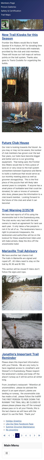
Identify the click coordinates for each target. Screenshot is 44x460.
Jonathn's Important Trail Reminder (20, 356)
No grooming (12, 430)
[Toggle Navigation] (6, 453)
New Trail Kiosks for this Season (20, 36)
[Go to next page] (34, 435)
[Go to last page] (39, 435)
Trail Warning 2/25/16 (18, 210)
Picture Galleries (8, 7)
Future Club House (15, 143)
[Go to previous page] (9, 435)
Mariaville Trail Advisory (19, 251)
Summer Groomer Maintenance (20, 427)
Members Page (8, 3)
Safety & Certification (11, 11)
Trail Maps (6, 14)
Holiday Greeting (14, 421)
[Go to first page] (4, 435)
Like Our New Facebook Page (19, 424)
